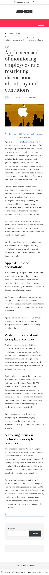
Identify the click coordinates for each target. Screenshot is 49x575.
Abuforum (24, 11)
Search (11, 529)
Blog (7, 47)
